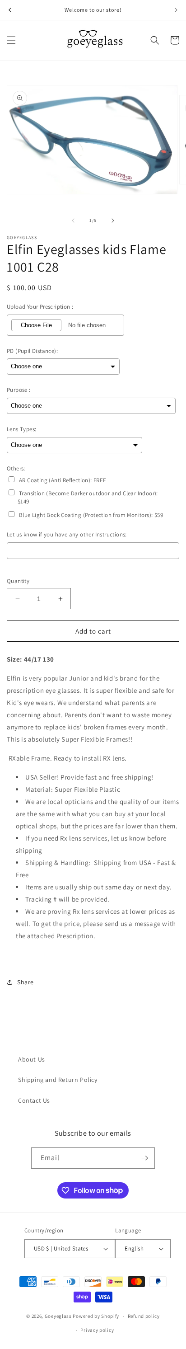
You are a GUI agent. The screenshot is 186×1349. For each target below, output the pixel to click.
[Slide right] (113, 220)
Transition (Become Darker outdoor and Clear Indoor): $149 (88, 497)
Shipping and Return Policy (58, 1080)
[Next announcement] (176, 10)
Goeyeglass (58, 1316)
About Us (31, 1059)
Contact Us (34, 1100)
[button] (11, 40)
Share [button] (25, 982)
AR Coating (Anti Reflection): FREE (63, 480)
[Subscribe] (144, 1158)
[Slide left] (73, 220)
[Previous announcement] (10, 10)
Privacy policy (97, 1330)
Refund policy (144, 1316)
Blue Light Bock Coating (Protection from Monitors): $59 (91, 515)
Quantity (18, 581)
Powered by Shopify (96, 1316)
